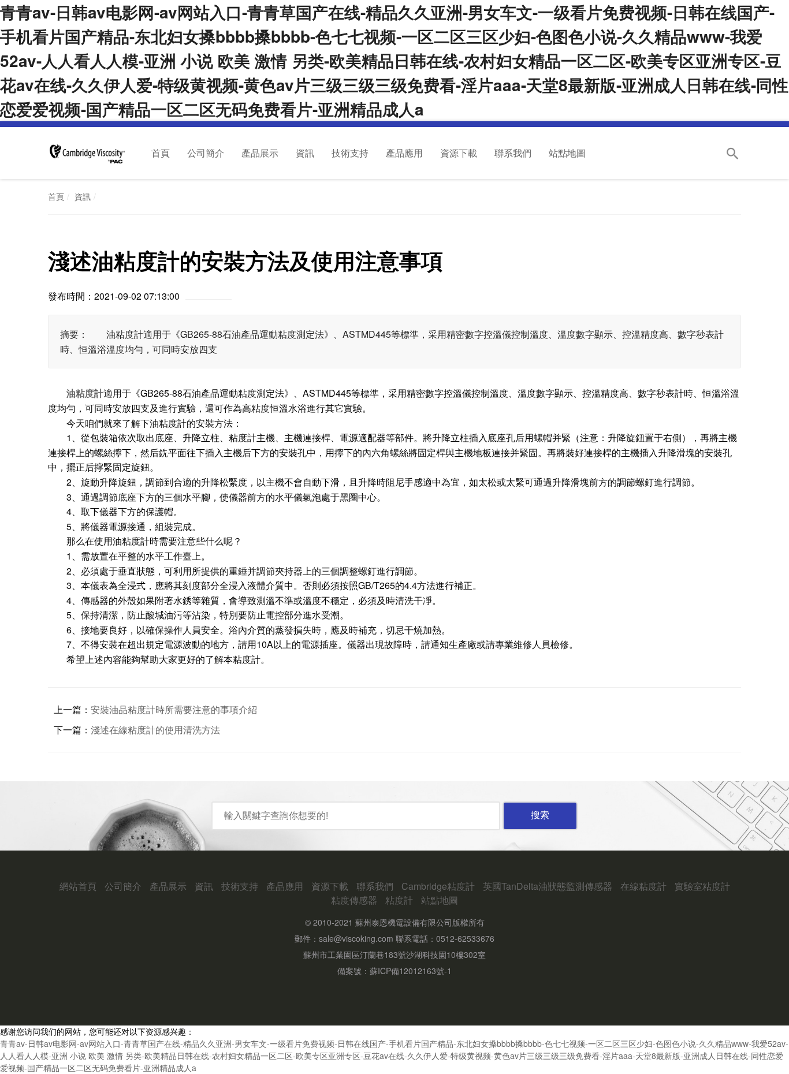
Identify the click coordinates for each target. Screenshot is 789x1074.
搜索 (540, 815)
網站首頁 (77, 886)
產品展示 (259, 152)
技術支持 (350, 152)
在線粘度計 (643, 886)
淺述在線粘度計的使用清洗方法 (155, 729)
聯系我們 (512, 152)
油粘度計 (84, 393)
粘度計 (399, 900)
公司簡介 (205, 152)
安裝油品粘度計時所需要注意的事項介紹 (174, 709)
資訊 (305, 152)
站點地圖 (567, 152)
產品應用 (404, 152)
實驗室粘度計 (702, 886)
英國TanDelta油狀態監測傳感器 (547, 886)
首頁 (160, 152)
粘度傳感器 (354, 900)
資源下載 (458, 152)
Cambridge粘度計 (438, 886)
